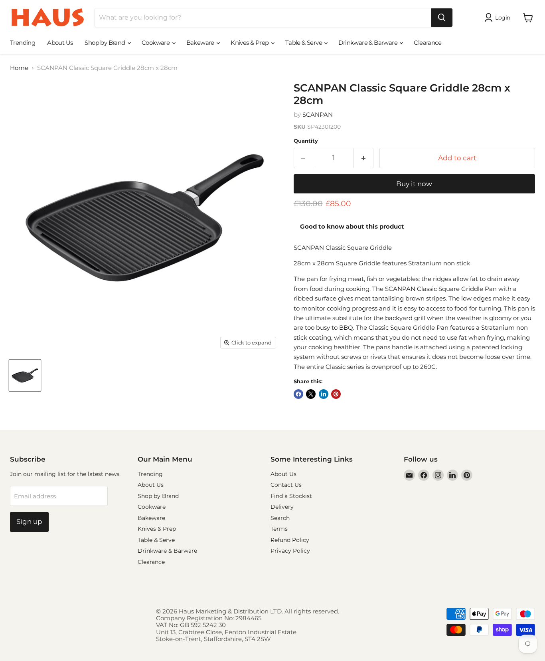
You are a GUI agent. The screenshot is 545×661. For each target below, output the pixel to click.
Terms (279, 528)
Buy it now (414, 184)
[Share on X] (311, 394)
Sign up (29, 522)
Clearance (427, 42)
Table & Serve (304, 42)
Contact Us (286, 484)
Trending (22, 42)
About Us (60, 42)
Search (280, 518)
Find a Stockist (291, 496)
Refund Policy (290, 540)
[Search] (441, 17)
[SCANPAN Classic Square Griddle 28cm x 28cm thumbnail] (25, 375)
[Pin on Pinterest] (336, 394)
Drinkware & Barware (368, 42)
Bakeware (201, 42)
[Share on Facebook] (298, 394)
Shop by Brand (105, 42)
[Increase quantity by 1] (363, 158)
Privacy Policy (290, 550)
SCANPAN (317, 114)
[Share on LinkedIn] (323, 394)
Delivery (282, 506)
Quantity (306, 141)
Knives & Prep (250, 42)
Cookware (156, 42)
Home (19, 67)
